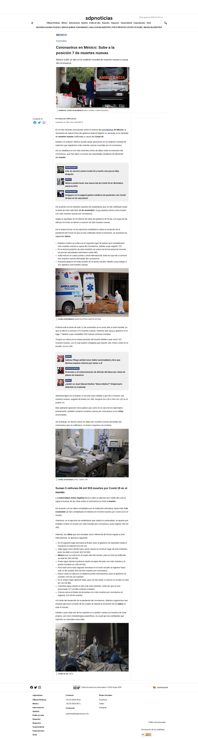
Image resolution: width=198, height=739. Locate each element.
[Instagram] (39, 687)
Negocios (115, 23)
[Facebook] (35, 122)
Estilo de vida (94, 23)
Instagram (103, 708)
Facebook (103, 700)
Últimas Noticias (53, 23)
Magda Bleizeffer (153, 27)
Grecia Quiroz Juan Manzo (74, 27)
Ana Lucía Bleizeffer (99, 27)
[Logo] (99, 18)
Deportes (106, 23)
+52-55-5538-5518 (73, 700)
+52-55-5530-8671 (73, 704)
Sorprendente (126, 23)
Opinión (84, 23)
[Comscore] (160, 687)
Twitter (101, 704)
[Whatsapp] (44, 122)
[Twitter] (39, 122)
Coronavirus (61, 41)
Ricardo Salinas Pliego (48, 27)
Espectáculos (139, 23)
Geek (149, 23)
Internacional (74, 23)
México (64, 23)
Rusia (98, 210)
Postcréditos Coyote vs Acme (127, 27)
